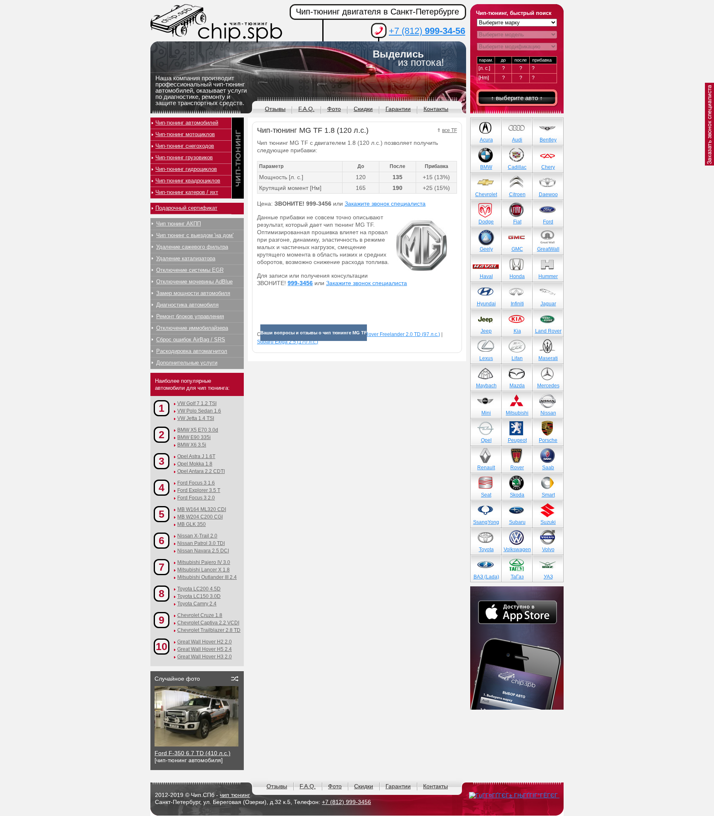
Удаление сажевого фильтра (192, 247)
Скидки (363, 109)
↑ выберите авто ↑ (517, 97)
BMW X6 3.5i (191, 445)
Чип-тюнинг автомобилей (186, 123)
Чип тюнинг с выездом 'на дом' (194, 235)
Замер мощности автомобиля (193, 293)
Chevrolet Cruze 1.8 (199, 615)
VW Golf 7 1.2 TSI (197, 403)
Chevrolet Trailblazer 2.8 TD (208, 630)
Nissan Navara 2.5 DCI (203, 551)
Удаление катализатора (185, 258)
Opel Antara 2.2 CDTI (201, 471)
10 (161, 646)
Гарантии (398, 109)
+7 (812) (427, 31)
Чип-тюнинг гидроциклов (186, 169)
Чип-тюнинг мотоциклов (185, 134)
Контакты (436, 109)
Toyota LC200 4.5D (199, 589)
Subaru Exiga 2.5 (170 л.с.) (287, 342)
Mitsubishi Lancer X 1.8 (203, 570)
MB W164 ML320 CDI (201, 509)
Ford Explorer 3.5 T (198, 490)
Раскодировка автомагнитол (191, 351)
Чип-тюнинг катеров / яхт (186, 192)
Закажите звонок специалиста (385, 203)
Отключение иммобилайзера (192, 328)
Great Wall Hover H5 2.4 (204, 649)
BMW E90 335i (194, 437)
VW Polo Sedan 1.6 (199, 411)
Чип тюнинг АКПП (178, 224)
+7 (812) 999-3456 (346, 802)
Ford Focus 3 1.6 (196, 483)
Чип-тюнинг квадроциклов (187, 181)
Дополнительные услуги (186, 363)
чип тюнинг (235, 795)
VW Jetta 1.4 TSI (195, 418)
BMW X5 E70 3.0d (197, 430)
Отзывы (275, 109)
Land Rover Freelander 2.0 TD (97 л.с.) (396, 334)
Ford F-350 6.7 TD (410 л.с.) (193, 753)
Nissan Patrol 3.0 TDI (201, 543)
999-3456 (300, 283)
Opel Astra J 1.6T (196, 456)
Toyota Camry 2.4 (197, 604)
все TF (449, 130)
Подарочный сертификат (186, 208)
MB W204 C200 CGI (200, 517)
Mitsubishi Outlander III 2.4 (207, 577)
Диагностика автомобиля (187, 305)
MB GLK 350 (191, 524)
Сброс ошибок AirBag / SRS (190, 339)
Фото (334, 109)
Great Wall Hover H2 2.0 (204, 642)
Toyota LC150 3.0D (199, 596)
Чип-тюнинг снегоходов (184, 146)
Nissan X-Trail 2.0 (197, 536)
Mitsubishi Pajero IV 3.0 (203, 562)
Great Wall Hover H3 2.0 (204, 657)
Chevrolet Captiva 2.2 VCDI (208, 623)
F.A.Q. (306, 109)
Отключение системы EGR (190, 270)
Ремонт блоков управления (190, 316)
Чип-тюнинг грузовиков (184, 157)
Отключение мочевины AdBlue (194, 281)
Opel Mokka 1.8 (194, 464)
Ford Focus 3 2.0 (196, 498)
